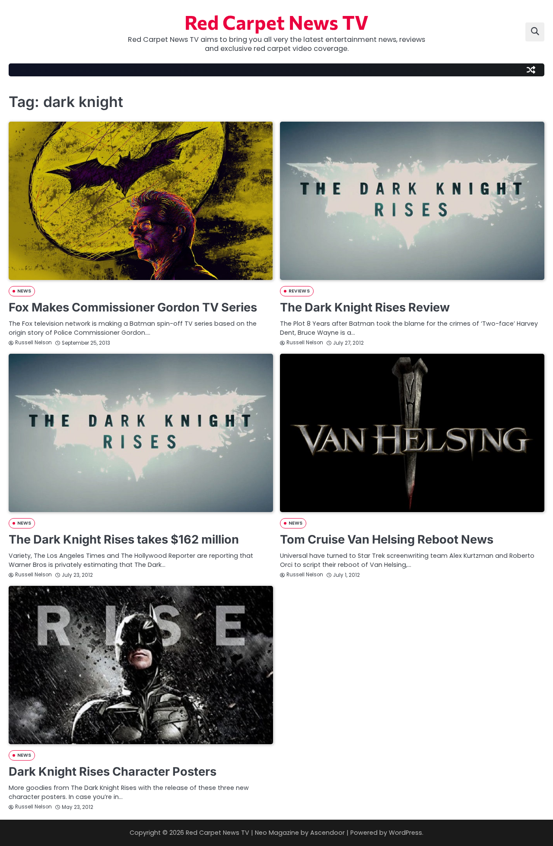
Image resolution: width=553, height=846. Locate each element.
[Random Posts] (530, 69)
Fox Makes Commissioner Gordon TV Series (133, 307)
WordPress (405, 832)
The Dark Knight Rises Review (365, 307)
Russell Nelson (33, 342)
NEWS (24, 291)
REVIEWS (299, 291)
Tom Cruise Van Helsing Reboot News (386, 539)
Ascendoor (327, 832)
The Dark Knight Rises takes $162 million (124, 539)
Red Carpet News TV (276, 22)
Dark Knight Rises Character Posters (112, 771)
